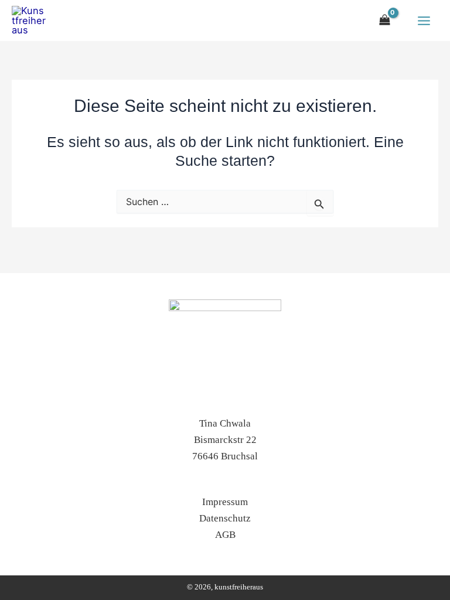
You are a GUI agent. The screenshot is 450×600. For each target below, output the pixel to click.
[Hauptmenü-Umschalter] (423, 20)
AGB (225, 534)
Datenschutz (225, 518)
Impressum (225, 501)
